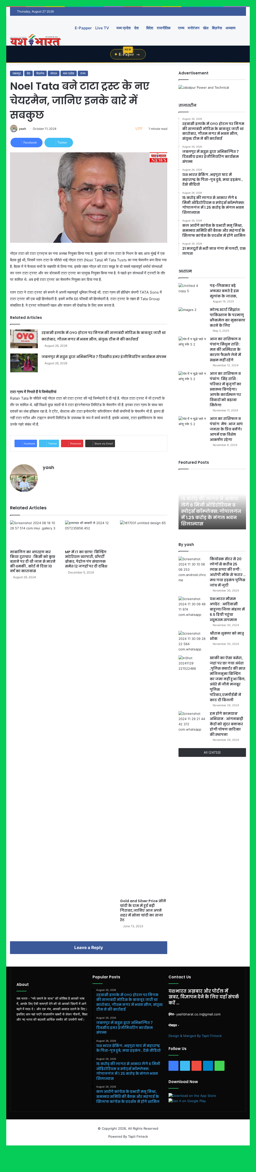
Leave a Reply (88, 947)
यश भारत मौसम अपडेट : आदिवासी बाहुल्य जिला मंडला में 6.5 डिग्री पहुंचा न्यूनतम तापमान (227, 609)
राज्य (180, 28)
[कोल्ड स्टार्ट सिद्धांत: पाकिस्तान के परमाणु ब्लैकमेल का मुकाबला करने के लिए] (192, 316)
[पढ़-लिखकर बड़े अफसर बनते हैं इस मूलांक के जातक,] (192, 292)
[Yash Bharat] (35, 40)
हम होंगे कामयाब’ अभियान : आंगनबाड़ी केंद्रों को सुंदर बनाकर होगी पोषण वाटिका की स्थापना (226, 724)
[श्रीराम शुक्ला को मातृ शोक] (192, 641)
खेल (205, 28)
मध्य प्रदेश (123, 28)
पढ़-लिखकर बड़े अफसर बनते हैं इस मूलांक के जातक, (224, 291)
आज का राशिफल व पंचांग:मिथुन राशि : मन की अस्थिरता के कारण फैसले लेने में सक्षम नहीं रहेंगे (225, 349)
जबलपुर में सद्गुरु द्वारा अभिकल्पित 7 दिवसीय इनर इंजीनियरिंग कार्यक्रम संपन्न (104, 356)
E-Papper (83, 28)
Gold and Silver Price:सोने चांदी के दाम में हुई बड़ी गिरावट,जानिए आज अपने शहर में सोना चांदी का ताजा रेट (143, 910)
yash (22, 129)
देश (136, 28)
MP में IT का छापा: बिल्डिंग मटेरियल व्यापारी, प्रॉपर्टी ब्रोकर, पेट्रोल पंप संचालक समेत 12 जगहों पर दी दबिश (86, 559)
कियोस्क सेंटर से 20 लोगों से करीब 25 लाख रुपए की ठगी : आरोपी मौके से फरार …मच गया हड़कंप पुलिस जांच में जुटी (228, 572)
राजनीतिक (163, 28)
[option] (212, 501)
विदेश (149, 28)
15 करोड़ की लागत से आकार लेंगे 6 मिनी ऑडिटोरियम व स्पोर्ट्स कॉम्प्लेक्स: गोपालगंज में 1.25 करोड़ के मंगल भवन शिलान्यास (211, 511)
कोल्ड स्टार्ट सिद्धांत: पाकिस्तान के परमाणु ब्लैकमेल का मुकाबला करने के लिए (227, 317)
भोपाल (53, 73)
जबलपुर (16, 73)
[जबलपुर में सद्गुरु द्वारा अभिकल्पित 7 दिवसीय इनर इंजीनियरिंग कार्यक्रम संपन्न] (24, 363)
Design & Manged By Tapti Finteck (195, 1036)
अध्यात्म (231, 28)
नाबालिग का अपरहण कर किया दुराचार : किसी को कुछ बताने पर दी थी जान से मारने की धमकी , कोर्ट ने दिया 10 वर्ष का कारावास (33, 561)
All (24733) (212, 752)
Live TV (102, 28)
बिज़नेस (217, 28)
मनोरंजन (194, 28)
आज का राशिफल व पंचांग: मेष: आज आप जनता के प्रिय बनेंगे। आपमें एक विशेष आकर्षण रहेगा (226, 429)
